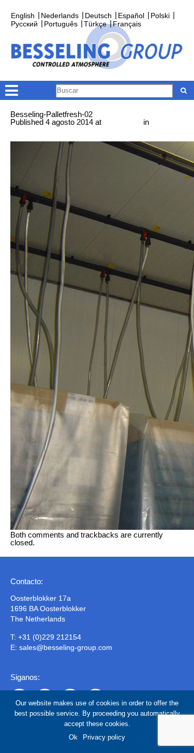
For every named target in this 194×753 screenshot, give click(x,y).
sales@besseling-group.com (65, 647)
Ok (73, 737)
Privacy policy (104, 737)
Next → (65, 137)
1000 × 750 (122, 122)
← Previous (30, 137)
